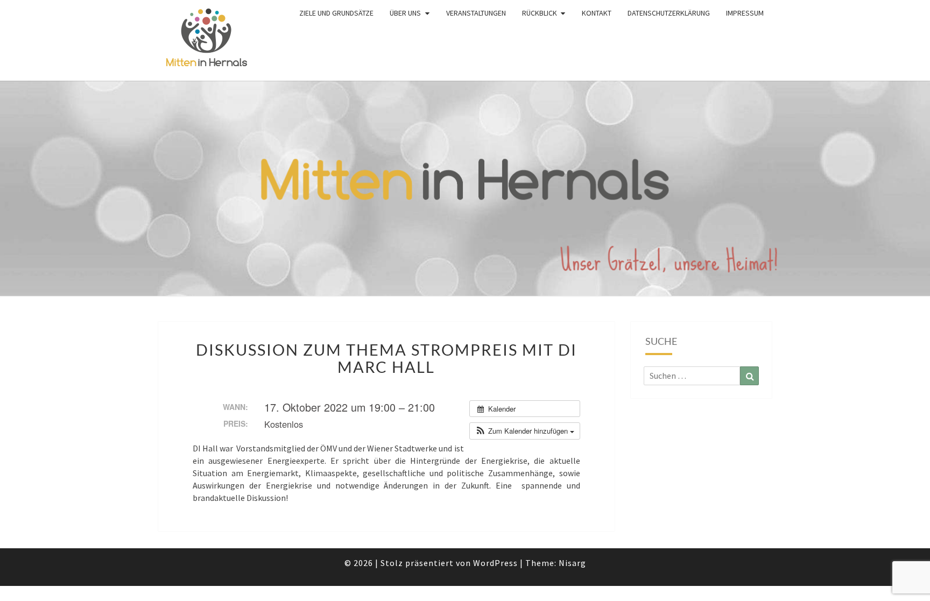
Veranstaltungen (476, 13)
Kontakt (596, 13)
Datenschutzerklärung (669, 13)
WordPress (495, 562)
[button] (525, 431)
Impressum (745, 13)
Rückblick (539, 13)
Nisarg (572, 562)
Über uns (405, 13)
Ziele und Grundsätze (336, 13)
